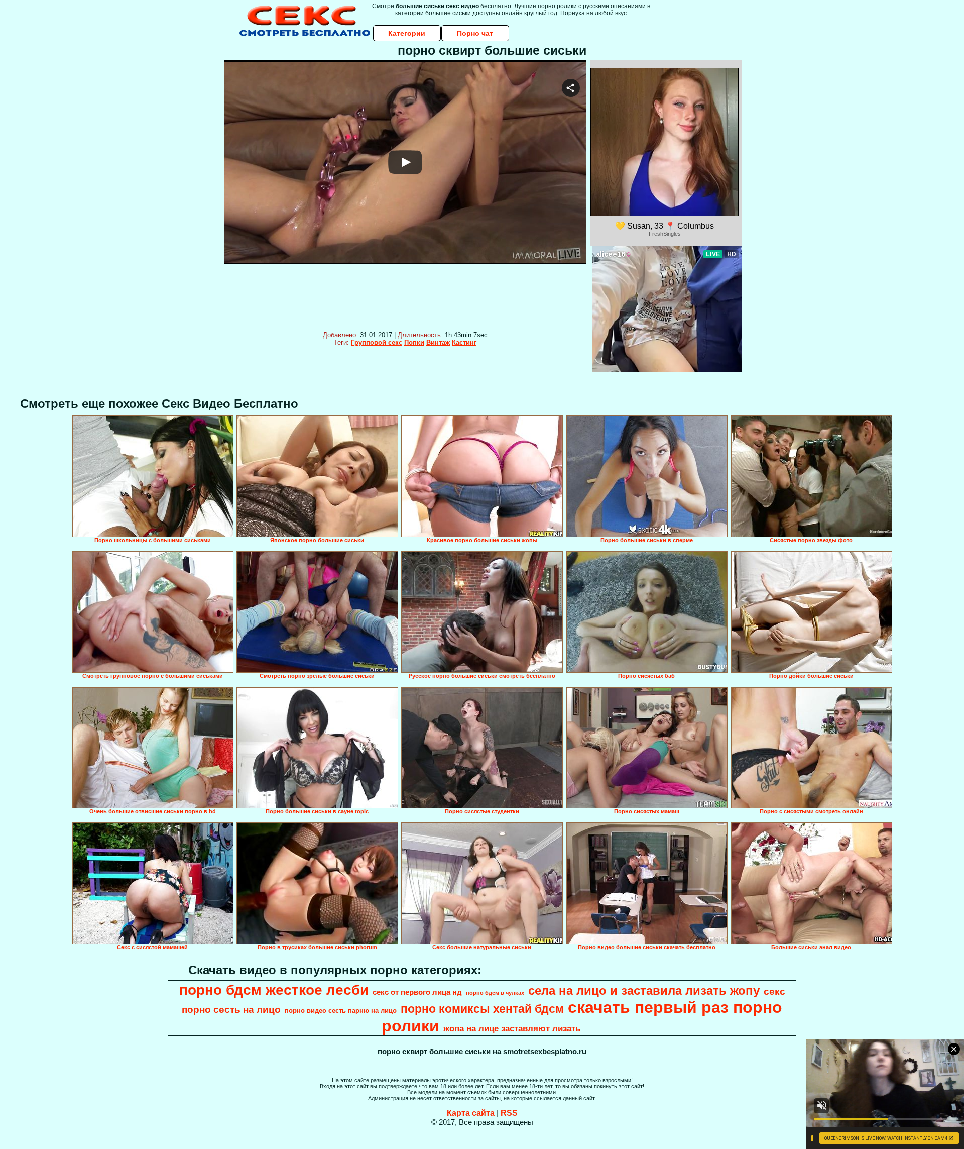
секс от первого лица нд (417, 992)
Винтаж (438, 342)
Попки (414, 342)
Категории (406, 33)
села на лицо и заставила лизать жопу (644, 990)
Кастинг (464, 342)
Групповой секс (376, 342)
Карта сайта (471, 1113)
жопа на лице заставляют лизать (511, 1028)
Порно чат (475, 33)
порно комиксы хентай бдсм (482, 1008)
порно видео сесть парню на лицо (341, 1010)
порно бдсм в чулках (495, 993)
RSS (509, 1113)
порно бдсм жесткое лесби (274, 990)
